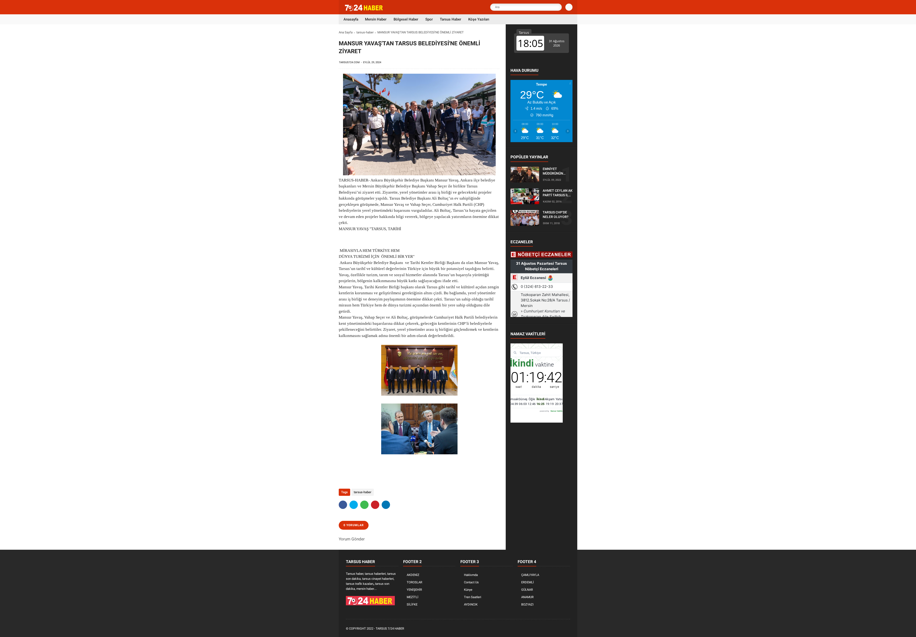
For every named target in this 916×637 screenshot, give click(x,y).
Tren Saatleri (472, 597)
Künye (468, 589)
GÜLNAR (527, 589)
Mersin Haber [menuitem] (375, 19)
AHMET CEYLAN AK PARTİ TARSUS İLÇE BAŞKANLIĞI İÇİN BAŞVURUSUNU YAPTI (557, 193)
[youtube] (561, 628)
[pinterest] (375, 505)
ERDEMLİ (527, 582)
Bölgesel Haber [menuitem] (406, 19)
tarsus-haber (365, 32)
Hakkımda (471, 575)
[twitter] (353, 505)
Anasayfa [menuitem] (351, 19)
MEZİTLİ (412, 597)
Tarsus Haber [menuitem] (450, 19)
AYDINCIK (471, 604)
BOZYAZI (527, 604)
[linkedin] (386, 505)
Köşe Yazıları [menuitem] (478, 19)
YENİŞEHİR (414, 589)
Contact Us (471, 582)
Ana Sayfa (346, 32)
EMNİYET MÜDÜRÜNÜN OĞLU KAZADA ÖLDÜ (554, 171)
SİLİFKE (412, 604)
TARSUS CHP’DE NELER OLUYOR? (555, 214)
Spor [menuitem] (429, 19)
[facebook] (343, 505)
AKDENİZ (413, 575)
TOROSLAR (414, 582)
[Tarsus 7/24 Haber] (364, 10)
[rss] (567, 628)
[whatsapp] (364, 505)
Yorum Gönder (352, 539)
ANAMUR (527, 597)
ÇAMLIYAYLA (530, 575)
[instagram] (554, 628)
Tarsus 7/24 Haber (390, 628)
